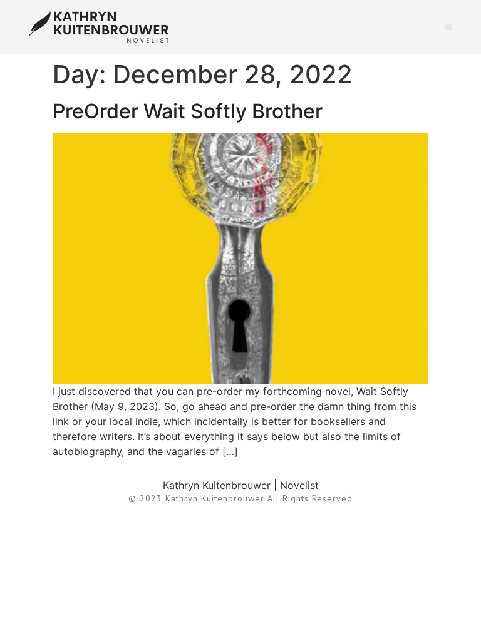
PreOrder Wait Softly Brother (188, 111)
